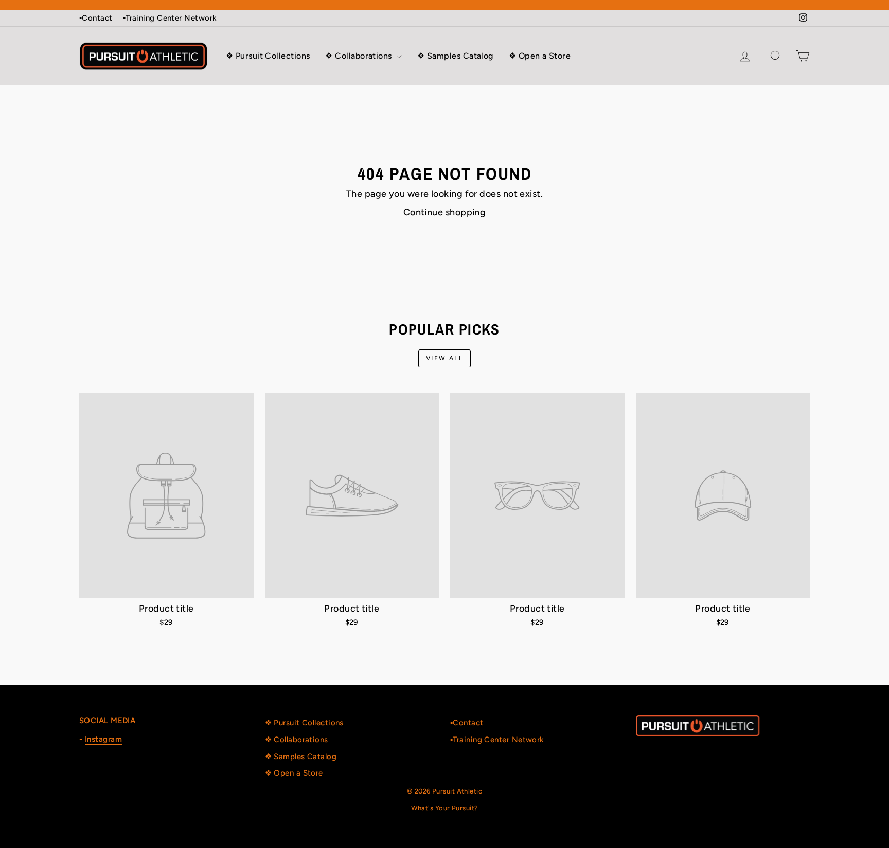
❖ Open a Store (540, 56)
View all (444, 358)
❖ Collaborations (359, 56)
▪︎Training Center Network (170, 18)
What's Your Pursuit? (444, 808)
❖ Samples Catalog (455, 56)
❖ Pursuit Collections (268, 56)
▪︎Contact (96, 18)
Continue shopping (444, 212)
